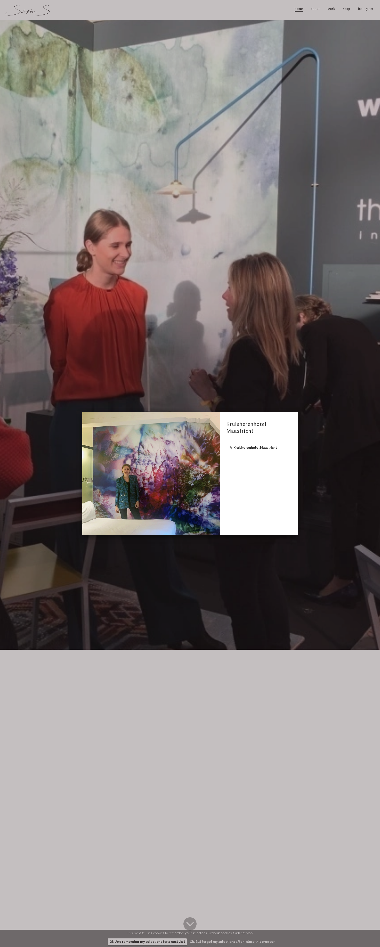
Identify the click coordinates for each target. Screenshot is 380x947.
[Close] (298, 412)
